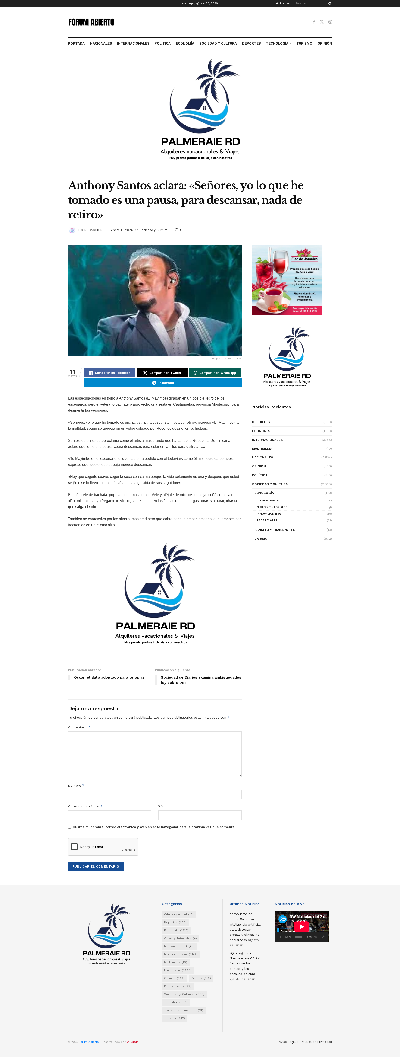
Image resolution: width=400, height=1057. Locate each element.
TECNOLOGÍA (277, 43)
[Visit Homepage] (91, 22)
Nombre (76, 785)
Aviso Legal (287, 1042)
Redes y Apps (267, 520)
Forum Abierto (89, 1042)
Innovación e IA (269, 513)
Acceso (284, 3)
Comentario (79, 727)
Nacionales (262, 457)
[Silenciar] (315, 937)
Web (162, 806)
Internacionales (267, 440)
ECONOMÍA (185, 43)
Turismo (259, 538)
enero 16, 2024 (122, 230)
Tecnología (263, 493)
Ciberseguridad (269, 500)
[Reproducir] (280, 937)
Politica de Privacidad (316, 1042)
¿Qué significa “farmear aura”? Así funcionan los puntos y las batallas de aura (245, 963)
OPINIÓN (325, 43)
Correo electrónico (85, 806)
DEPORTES (251, 43)
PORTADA (76, 43)
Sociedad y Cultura (153, 230)
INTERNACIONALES (133, 43)
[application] (302, 926)
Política (259, 475)
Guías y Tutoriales (272, 507)
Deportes (261, 422)
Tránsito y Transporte (273, 530)
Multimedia (262, 448)
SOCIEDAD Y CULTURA (218, 43)
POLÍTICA (163, 43)
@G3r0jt (132, 1042)
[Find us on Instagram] (330, 22)
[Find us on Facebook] (314, 22)
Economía (261, 431)
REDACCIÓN (93, 230)
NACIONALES (101, 43)
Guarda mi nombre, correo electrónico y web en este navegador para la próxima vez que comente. (154, 827)
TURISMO (304, 43)
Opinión (259, 466)
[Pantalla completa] (323, 937)
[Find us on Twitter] (322, 22)
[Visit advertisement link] (200, 116)
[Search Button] (329, 3)
